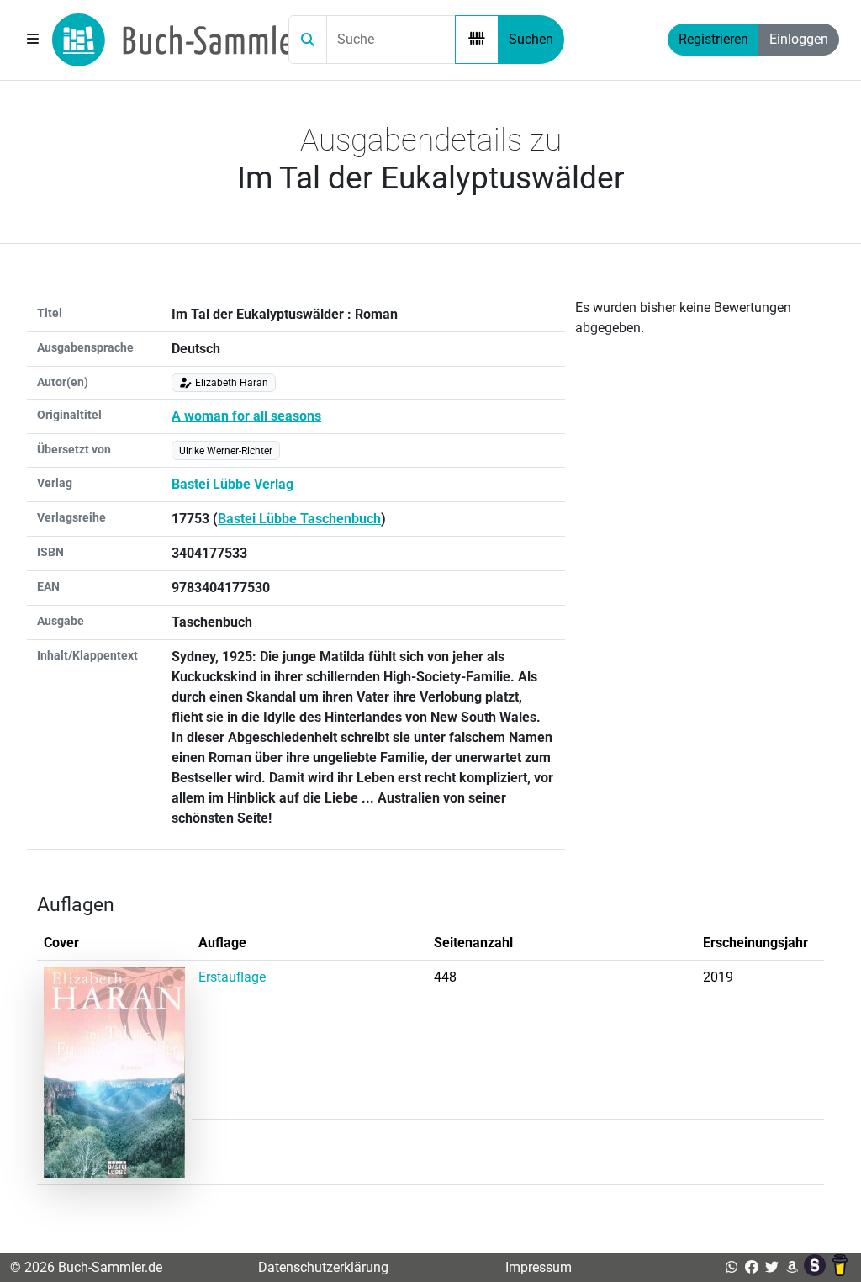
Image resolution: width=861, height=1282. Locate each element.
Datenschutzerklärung (323, 1267)
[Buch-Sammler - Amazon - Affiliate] (792, 1267)
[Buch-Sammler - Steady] (816, 1267)
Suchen (531, 39)
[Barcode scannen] (477, 39)
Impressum (538, 1267)
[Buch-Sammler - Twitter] (771, 1267)
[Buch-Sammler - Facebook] (751, 1267)
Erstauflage (232, 977)
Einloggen (798, 39)
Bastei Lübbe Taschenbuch (299, 519)
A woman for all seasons (246, 416)
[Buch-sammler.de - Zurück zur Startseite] (178, 39)
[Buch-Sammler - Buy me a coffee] (840, 1267)
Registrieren (713, 39)
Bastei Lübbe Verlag (232, 484)
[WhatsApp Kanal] (731, 1267)
